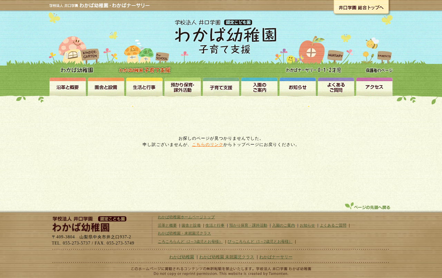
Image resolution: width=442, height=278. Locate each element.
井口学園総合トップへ (361, 6)
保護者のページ (377, 49)
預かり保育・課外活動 (182, 86)
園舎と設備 (106, 86)
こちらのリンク (207, 144)
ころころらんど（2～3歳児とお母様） (190, 241)
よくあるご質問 (333, 225)
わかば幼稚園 (77, 44)
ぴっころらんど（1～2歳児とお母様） (260, 241)
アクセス (374, 86)
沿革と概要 (67, 86)
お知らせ (297, 86)
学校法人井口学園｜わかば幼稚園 (88, 223)
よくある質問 (336, 86)
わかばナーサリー (315, 49)
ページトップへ (368, 205)
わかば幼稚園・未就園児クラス (146, 48)
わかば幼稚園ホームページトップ (186, 217)
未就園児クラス (221, 86)
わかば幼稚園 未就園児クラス (226, 257)
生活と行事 (144, 86)
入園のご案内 (259, 86)
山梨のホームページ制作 (221, 273)
